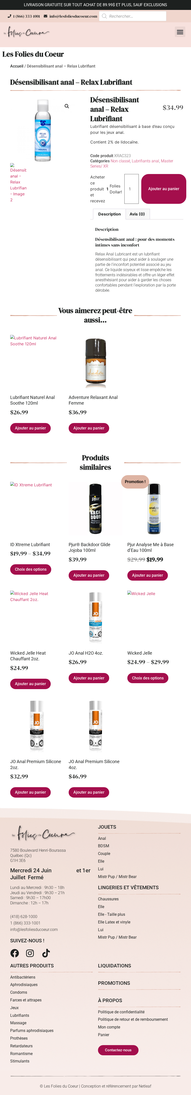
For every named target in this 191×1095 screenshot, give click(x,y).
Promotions (114, 983)
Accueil (16, 66)
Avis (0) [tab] (137, 214)
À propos (110, 1000)
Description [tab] (109, 214)
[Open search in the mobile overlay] (132, 16)
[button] (180, 32)
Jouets (107, 827)
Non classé (120, 161)
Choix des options (31, 569)
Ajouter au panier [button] (30, 428)
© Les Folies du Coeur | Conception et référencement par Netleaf (95, 1086)
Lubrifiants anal (145, 161)
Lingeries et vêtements (128, 887)
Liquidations (114, 966)
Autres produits (32, 966)
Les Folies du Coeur (33, 54)
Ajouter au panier (163, 188)
